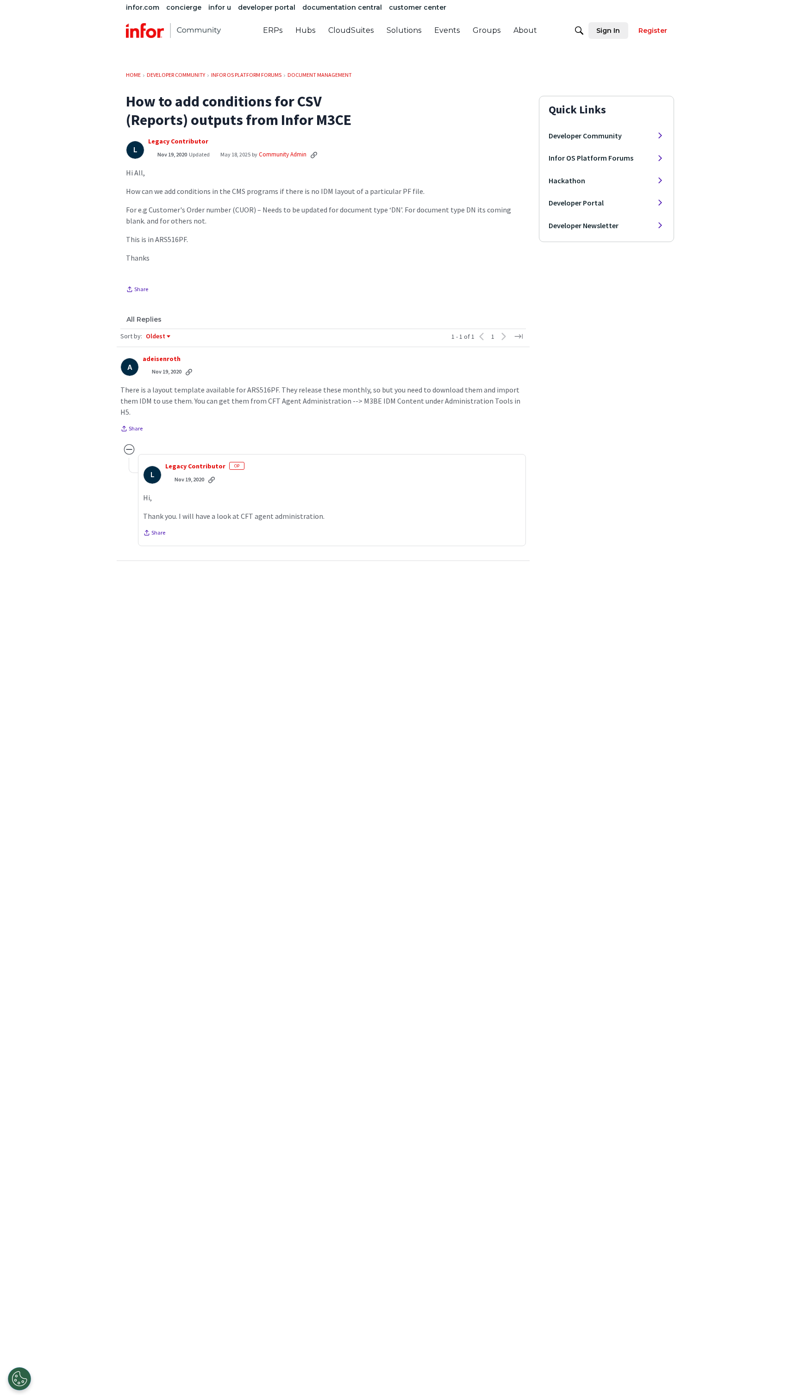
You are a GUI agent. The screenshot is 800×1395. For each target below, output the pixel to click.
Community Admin (282, 154)
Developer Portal (576, 202)
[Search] (579, 30)
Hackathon (567, 180)
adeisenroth (162, 359)
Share (137, 290)
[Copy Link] (313, 154)
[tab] (144, 319)
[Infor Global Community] (173, 30)
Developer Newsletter (584, 225)
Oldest (156, 336)
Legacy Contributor (178, 141)
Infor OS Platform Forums (591, 157)
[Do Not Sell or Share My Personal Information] (19, 1378)
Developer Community (585, 135)
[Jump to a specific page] (518, 336)
